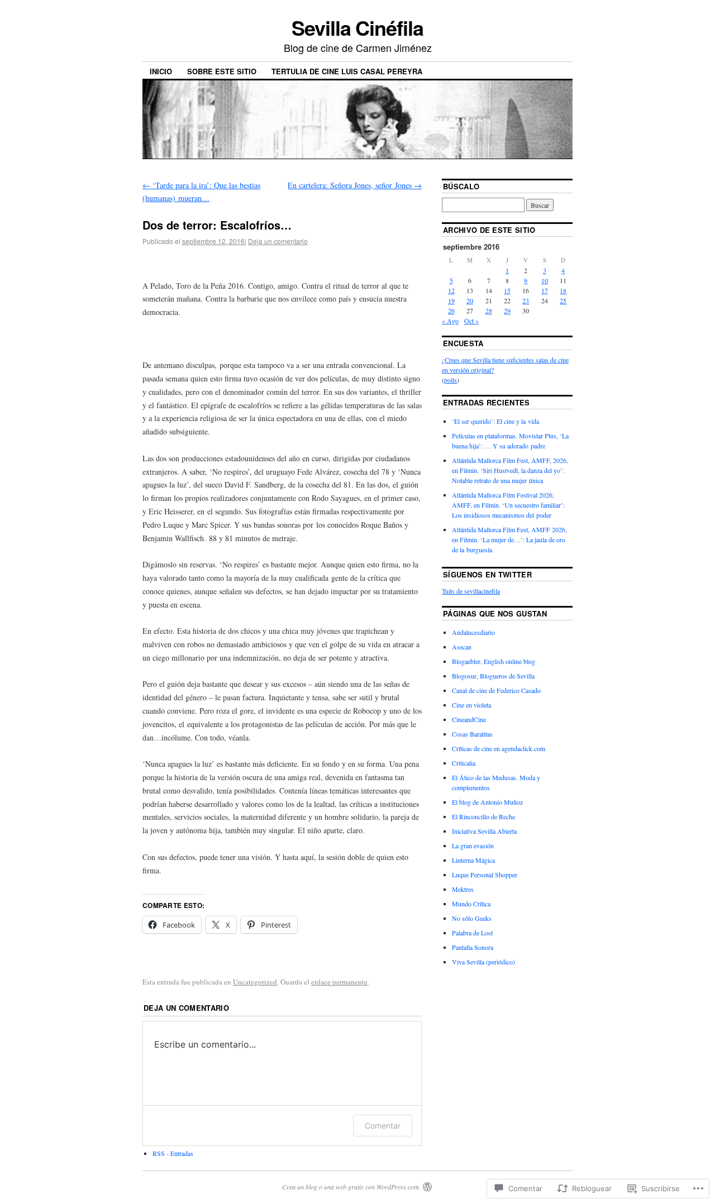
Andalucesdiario (473, 632)
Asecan (461, 646)
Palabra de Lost (472, 932)
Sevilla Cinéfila (357, 27)
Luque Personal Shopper (484, 874)
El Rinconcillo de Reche (483, 816)
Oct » (471, 320)
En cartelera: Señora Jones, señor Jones (355, 185)
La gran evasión (473, 845)
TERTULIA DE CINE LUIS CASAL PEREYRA (346, 71)
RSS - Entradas (172, 1153)
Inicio (161, 71)
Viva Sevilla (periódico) (483, 961)
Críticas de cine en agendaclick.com (498, 748)
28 (488, 310)
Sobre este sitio (221, 71)
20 (469, 300)
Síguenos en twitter (487, 574)
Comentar (383, 1125)
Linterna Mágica (473, 860)
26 (451, 310)
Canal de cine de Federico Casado (496, 690)
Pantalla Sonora (472, 947)
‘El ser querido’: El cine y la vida (495, 421)
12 (451, 290)
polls (450, 379)
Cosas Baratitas (472, 733)
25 (563, 300)
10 (544, 280)
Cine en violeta (471, 704)
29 (507, 310)
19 (451, 300)
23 (525, 300)
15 (507, 290)
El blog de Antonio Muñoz (487, 801)
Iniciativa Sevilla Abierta (484, 830)
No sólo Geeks (472, 918)
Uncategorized (255, 982)
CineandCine (469, 719)
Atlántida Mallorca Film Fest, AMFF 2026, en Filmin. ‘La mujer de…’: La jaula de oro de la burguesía (509, 539)
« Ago (450, 320)
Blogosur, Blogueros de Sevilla (493, 675)
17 (544, 290)
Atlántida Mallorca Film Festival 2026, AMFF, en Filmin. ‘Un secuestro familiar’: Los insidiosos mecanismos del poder (508, 504)
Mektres (463, 889)
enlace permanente (339, 982)
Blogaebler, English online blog (493, 661)
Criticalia (463, 762)
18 (563, 290)
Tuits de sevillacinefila (471, 590)
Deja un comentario (278, 241)
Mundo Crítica (471, 903)
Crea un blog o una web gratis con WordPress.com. (351, 1186)
